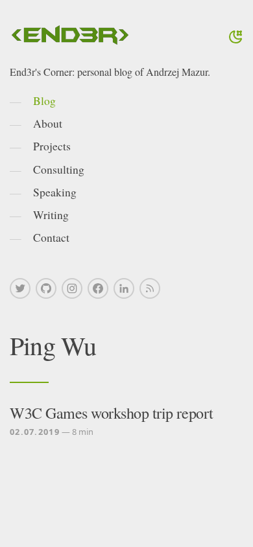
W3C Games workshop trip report (111, 412)
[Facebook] (98, 288)
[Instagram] (72, 288)
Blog (44, 100)
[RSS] (149, 288)
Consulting (58, 169)
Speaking (55, 192)
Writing (51, 214)
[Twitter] (20, 288)
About (47, 123)
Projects (52, 146)
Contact (51, 237)
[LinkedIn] (124, 288)
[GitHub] (46, 288)
